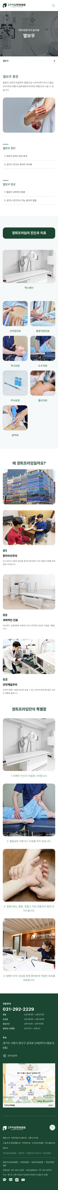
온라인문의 (12, 1055)
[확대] (51, 1078)
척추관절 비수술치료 (19, 1138)
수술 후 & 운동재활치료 (12, 1143)
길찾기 (50, 1105)
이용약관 (21, 1153)
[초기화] (51, 1088)
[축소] (51, 1082)
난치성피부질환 (38, 1143)
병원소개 (6, 1138)
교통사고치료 (33, 1138)
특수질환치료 (50, 1143)
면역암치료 (26, 1143)
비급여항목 (47, 1153)
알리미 (5, 1148)
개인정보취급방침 (9, 1153)
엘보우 (6, 61)
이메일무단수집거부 (33, 1153)
